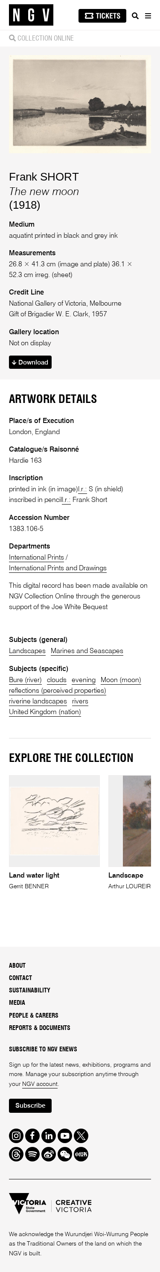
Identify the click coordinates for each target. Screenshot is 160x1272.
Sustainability (29, 991)
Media (17, 1003)
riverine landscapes (38, 701)
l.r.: (82, 489)
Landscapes (27, 651)
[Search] (135, 15)
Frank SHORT (44, 177)
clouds (57, 680)
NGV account (40, 1084)
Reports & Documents (39, 1028)
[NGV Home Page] (31, 15)
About (17, 966)
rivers (80, 701)
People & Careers (33, 1016)
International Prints (36, 557)
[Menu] (147, 15)
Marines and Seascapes (87, 651)
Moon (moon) (121, 680)
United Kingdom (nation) (45, 712)
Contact (20, 978)
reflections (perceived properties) (57, 690)
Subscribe (30, 1106)
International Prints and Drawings (58, 568)
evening (84, 680)
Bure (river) (25, 680)
